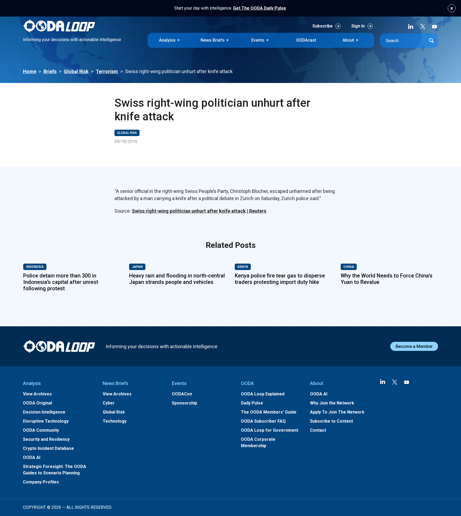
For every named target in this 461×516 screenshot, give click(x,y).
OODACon (182, 393)
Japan (137, 267)
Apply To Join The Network (337, 412)
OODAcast (306, 40)
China (348, 267)
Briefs (50, 71)
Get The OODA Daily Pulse (259, 8)
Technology (114, 421)
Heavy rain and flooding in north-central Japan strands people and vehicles (177, 278)
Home (29, 71)
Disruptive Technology (46, 421)
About (348, 40)
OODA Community (41, 430)
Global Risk (76, 71)
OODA (247, 383)
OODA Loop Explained (262, 393)
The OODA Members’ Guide (268, 412)
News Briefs (213, 40)
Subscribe (322, 26)
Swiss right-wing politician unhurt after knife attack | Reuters (199, 211)
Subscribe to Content (331, 421)
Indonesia (35, 267)
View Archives (37, 393)
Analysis (167, 40)
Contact (318, 430)
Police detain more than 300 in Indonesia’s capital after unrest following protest (60, 282)
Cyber (109, 403)
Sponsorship (184, 403)
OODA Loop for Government (269, 430)
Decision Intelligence (44, 412)
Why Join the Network (332, 403)
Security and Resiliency (46, 439)
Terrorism (107, 71)
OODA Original (37, 403)
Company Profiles (41, 482)
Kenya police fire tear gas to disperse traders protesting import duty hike (280, 278)
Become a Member (414, 346)
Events (257, 40)
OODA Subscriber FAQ (263, 421)
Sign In (358, 26)
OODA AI (31, 457)
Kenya (242, 267)
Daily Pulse (252, 403)
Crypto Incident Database (48, 448)
